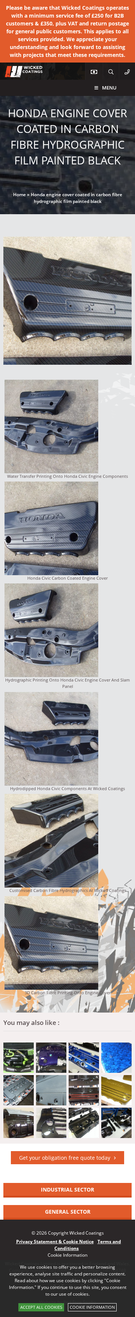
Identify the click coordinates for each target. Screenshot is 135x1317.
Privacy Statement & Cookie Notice (55, 1241)
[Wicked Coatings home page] (19, 73)
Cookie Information (92, 1307)
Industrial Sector (67, 1189)
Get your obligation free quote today (64, 1157)
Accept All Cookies (41, 1307)
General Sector (67, 1211)
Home (19, 194)
